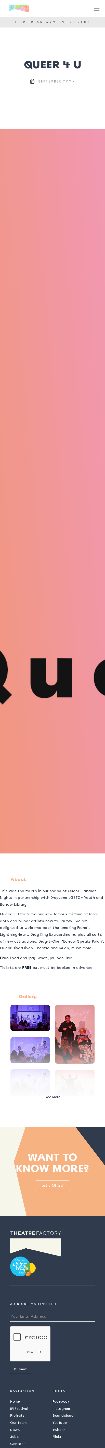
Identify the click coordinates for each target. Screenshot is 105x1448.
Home (15, 1401)
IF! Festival (19, 1408)
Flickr (56, 1437)
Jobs (14, 1437)
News (15, 1430)
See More (52, 1097)
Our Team (18, 1423)
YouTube (59, 1423)
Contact (17, 1444)
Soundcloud (63, 1415)
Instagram (61, 1408)
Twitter (58, 1430)
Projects (17, 1415)
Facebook (60, 1401)
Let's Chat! (53, 1185)
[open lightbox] (52, 491)
